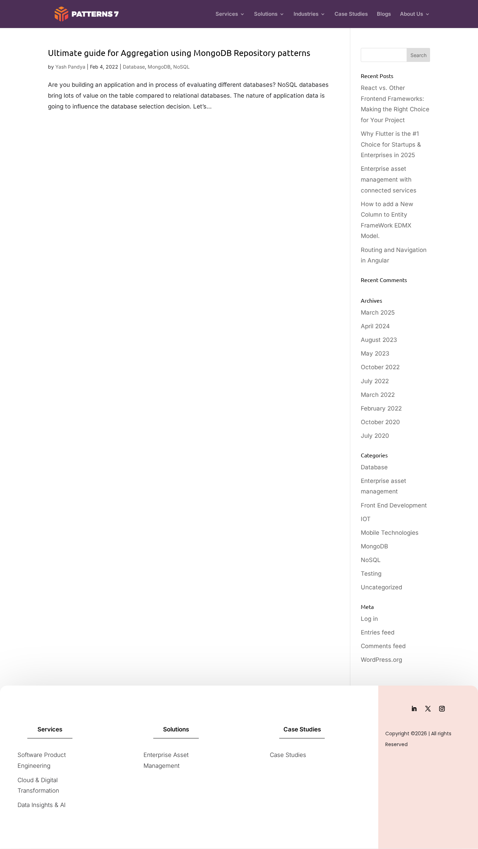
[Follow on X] (428, 708)
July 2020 (375, 435)
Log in (369, 618)
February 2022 (381, 408)
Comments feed (383, 646)
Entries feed (377, 632)
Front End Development (394, 505)
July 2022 (375, 381)
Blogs (384, 14)
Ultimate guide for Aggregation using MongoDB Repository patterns (179, 53)
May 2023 (375, 353)
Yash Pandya (70, 67)
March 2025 (378, 312)
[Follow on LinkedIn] (414, 708)
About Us (411, 14)
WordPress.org (381, 659)
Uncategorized (381, 587)
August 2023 (379, 339)
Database (134, 67)
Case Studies (351, 14)
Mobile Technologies (390, 532)
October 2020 (380, 422)
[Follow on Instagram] (442, 708)
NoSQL (181, 67)
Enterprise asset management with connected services (388, 179)
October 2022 (380, 367)
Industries (306, 14)
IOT (366, 518)
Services (227, 14)
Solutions (265, 14)
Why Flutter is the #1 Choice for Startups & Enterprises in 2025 (391, 144)
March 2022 (378, 394)
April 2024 (375, 326)
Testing (371, 573)
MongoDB (159, 67)
